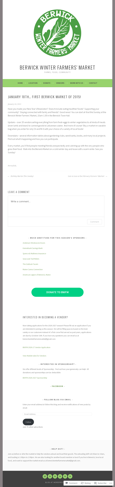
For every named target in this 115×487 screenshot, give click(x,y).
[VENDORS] (60, 476)
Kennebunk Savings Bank (32, 248)
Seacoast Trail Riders (31, 259)
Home (20, 83)
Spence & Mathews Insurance (34, 253)
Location (32, 83)
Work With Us (76, 83)
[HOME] (45, 476)
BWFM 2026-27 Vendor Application (36, 347)
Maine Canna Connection (33, 269)
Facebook (57, 386)
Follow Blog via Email (57, 399)
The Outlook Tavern (30, 264)
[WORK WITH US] (65, 476)
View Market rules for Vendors (34, 355)
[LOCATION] (50, 476)
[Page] (70, 476)
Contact (93, 83)
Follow (28, 422)
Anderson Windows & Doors (34, 243)
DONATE (46, 83)
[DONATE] (55, 476)
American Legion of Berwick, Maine (36, 274)
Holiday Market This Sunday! (22, 176)
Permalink (12, 166)
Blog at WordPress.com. (57, 482)
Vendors (60, 83)
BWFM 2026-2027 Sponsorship (35, 378)
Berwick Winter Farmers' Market (57, 67)
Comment (94, 222)
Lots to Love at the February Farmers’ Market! (86, 176)
